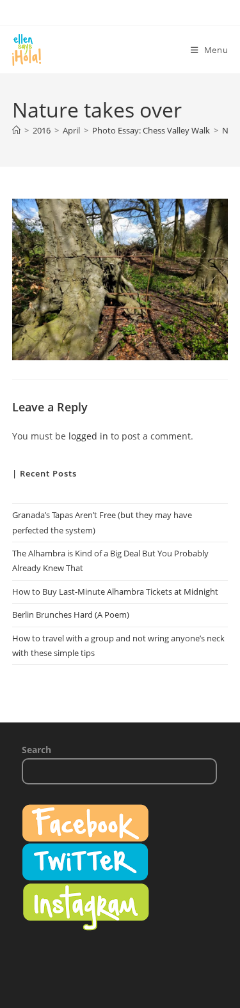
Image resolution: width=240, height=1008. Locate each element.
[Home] (16, 130)
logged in (88, 436)
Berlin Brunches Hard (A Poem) (70, 614)
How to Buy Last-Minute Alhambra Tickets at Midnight (115, 591)
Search (36, 750)
